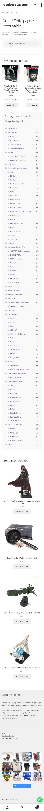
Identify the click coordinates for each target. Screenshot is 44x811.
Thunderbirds (15, 350)
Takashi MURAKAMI (17, 148)
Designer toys (12, 132)
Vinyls (10, 445)
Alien (12, 172)
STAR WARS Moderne (15, 381)
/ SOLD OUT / (12, 129)
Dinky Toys (14, 433)
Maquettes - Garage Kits (16, 291)
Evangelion (14, 188)
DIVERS (10, 152)
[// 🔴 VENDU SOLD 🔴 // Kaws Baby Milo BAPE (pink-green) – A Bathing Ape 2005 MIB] (7, 776)
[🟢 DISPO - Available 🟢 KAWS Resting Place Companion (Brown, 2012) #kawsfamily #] (7, 757)
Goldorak (13, 338)
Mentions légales (8, 736)
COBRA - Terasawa (16, 259)
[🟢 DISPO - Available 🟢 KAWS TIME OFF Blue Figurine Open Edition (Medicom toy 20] (27, 776)
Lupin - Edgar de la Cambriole (20, 211)
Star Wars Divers (16, 417)
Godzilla (13, 271)
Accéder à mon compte (10, 738)
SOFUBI (10, 362)
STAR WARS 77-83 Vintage (17, 373)
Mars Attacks (14, 215)
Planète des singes (16, 223)
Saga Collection (15, 413)
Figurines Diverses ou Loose (17, 168)
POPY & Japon (12, 314)
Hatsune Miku (15, 200)
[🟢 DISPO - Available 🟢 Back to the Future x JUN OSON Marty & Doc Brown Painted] (37, 776)
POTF (12, 405)
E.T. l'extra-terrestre (17, 184)
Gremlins (13, 196)
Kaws (12, 136)
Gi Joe (12, 192)
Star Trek (13, 239)
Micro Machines (15, 401)
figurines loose (15, 377)
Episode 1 (13, 393)
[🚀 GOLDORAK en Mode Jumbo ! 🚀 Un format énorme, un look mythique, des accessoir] (7, 767)
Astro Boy (13, 322)
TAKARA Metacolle (16, 421)
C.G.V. (4, 733)
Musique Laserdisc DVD (15, 294)
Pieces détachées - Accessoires (18, 302)
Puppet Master (15, 231)
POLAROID (11, 310)
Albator (13, 318)
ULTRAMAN (14, 279)
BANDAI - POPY (15, 255)
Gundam (13, 275)
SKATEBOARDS (15, 144)
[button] (40, 799)
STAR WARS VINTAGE (17, 306)
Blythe (12, 176)
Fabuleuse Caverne (15, 5)
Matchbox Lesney (16, 441)
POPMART (14, 227)
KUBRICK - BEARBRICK (18, 160)
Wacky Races (14, 283)
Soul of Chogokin (16, 346)
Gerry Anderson (15, 267)
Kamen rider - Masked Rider (19, 370)
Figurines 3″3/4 (15, 397)
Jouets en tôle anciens (18, 156)
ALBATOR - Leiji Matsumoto (20, 251)
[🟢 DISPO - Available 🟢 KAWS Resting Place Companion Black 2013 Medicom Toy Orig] (17, 757)
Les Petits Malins (16, 208)
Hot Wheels (14, 437)
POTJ (12, 409)
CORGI (12, 429)
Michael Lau (14, 140)
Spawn (12, 235)
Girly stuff (13, 330)
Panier (33, 805)
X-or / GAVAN (14, 358)
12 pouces (13, 385)
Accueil (7, 13)
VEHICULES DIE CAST (15, 425)
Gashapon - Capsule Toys (16, 247)
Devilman (13, 180)
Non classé (11, 298)
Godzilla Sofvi (15, 366)
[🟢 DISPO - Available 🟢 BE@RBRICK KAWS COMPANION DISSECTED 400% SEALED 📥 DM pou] (27, 767)
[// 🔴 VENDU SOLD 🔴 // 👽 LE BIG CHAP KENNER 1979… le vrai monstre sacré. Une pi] (37, 757)
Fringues (11, 243)
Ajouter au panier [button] (22, 512)
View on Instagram (23, 786)
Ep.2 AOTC (13, 389)
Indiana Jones (15, 204)
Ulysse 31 (13, 354)
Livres (10, 287)
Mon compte (7, 807)
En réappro (11, 164)
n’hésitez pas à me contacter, (20, 715)
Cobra (12, 326)
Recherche (22, 807)
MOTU (12, 219)
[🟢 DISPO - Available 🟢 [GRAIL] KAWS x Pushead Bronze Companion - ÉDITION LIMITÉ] (37, 767)
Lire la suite (11, 105)
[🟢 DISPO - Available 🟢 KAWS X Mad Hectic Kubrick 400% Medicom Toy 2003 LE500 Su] (27, 757)
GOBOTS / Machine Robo (18, 334)
